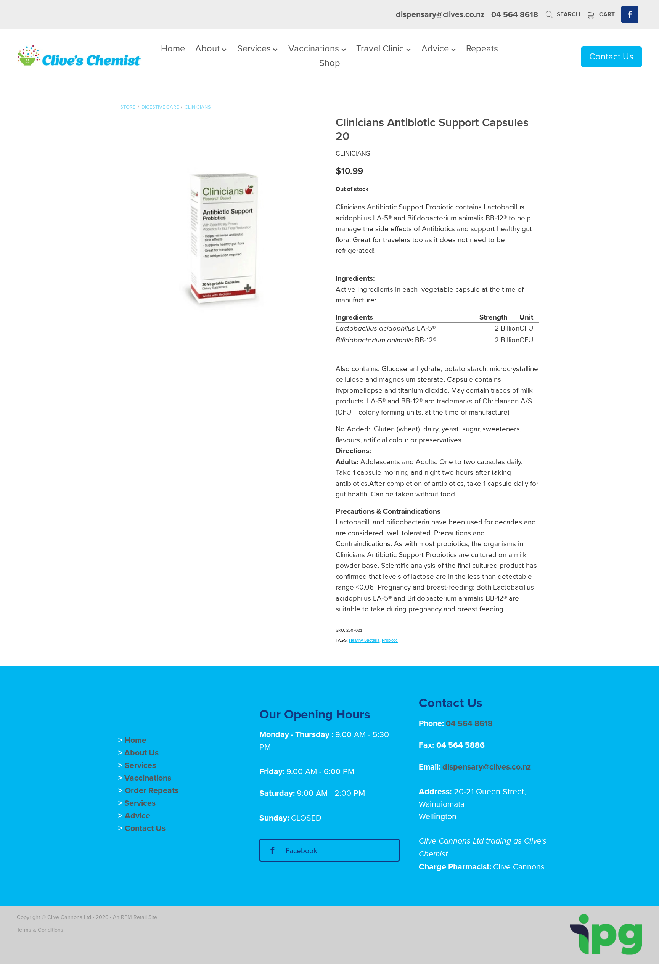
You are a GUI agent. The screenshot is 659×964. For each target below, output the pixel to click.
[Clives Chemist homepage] (79, 56)
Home (173, 48)
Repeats (482, 48)
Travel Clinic (381, 48)
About (208, 48)
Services (255, 48)
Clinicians (198, 106)
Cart (606, 14)
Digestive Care (160, 106)
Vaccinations (314, 48)
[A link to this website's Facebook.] (629, 14)
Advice (436, 48)
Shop (329, 62)
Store (127, 106)
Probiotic (390, 640)
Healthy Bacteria (364, 640)
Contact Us (611, 56)
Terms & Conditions (40, 929)
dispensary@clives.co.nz (440, 14)
